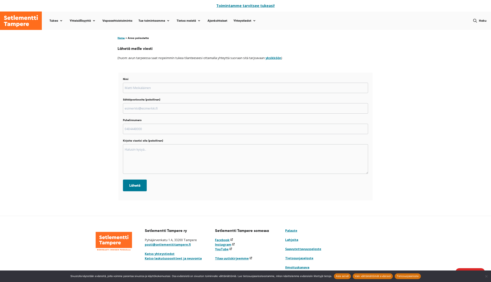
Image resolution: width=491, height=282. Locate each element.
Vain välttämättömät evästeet (373, 276)
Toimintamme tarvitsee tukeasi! (245, 5)
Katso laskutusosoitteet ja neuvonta (173, 258)
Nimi (126, 79)
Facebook (224, 240)
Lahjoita (291, 240)
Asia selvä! (342, 276)
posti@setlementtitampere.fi (168, 244)
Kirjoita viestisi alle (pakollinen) (143, 140)
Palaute (291, 230)
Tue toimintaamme (151, 21)
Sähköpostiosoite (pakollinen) (141, 99)
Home (121, 38)
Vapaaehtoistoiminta (117, 21)
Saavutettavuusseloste (303, 249)
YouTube (223, 249)
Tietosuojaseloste (299, 258)
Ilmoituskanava (297, 267)
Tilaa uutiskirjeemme (233, 258)
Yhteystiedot (242, 21)
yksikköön (273, 58)
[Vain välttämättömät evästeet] (486, 276)
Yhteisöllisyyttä (80, 21)
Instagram (225, 244)
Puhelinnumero (132, 120)
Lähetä (134, 185)
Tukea (53, 21)
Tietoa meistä (186, 21)
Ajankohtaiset (217, 21)
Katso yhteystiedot (160, 254)
